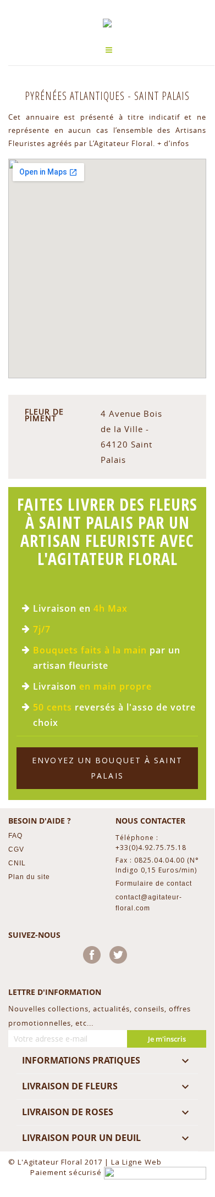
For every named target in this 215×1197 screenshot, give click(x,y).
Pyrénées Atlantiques (76, 95)
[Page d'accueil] (107, 23)
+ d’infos (173, 143)
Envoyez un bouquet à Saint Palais (107, 768)
